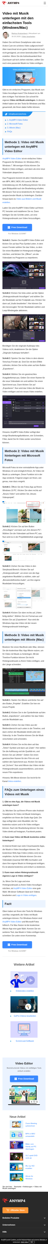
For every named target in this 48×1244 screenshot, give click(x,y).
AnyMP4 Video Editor (11, 159)
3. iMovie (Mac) (13, 128)
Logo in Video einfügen (26, 895)
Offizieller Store (17, 1210)
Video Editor (24, 1063)
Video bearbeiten (28, 36)
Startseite (17, 1187)
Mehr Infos (24, 1242)
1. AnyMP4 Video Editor (17, 120)
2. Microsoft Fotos (15, 124)
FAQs (9, 131)
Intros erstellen (14, 781)
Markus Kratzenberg (19, 33)
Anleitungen (27, 1187)
